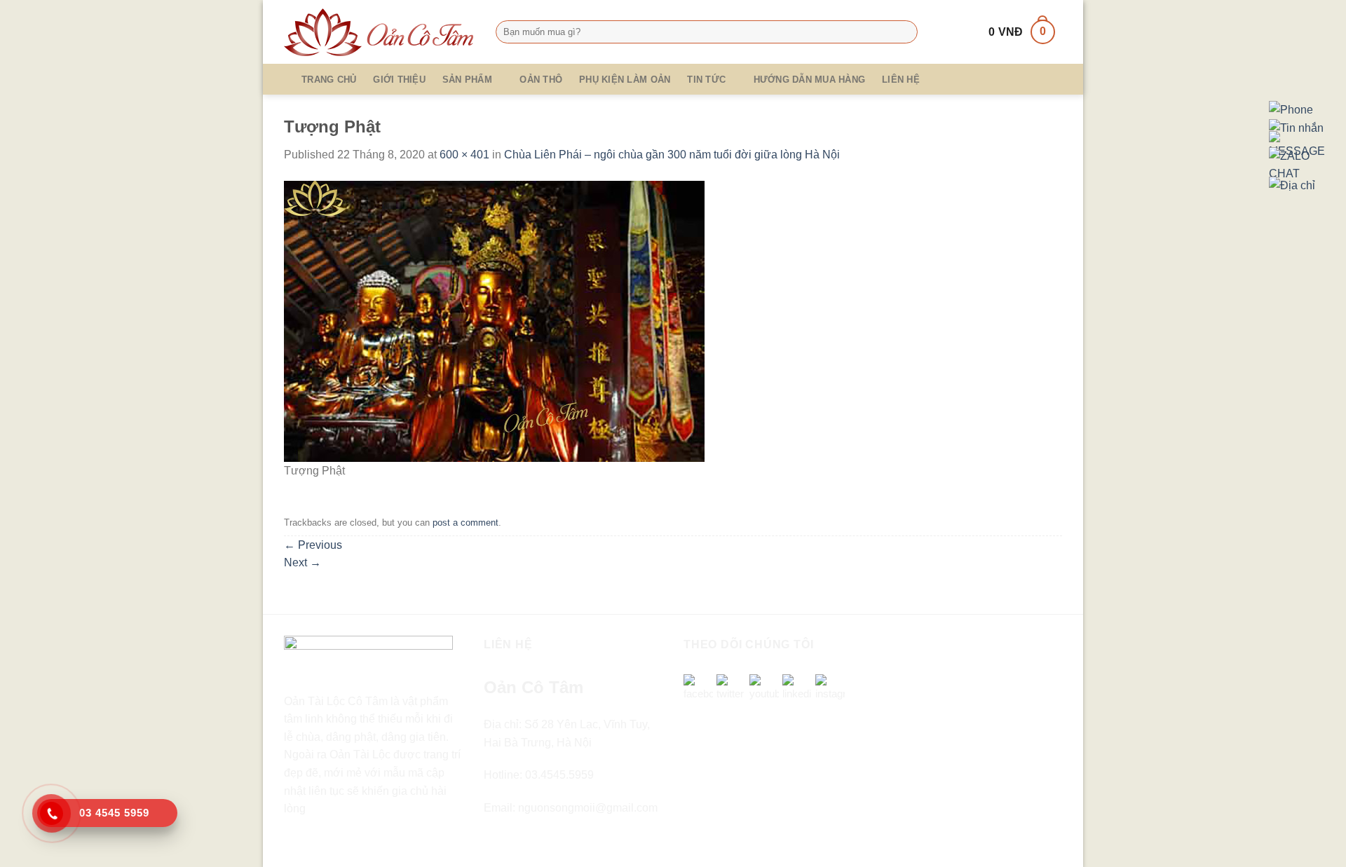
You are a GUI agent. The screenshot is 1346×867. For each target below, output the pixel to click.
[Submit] (904, 32)
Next (302, 562)
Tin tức (706, 79)
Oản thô (540, 79)
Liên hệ (901, 79)
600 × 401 (464, 155)
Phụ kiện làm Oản (624, 79)
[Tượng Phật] (494, 321)
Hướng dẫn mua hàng (810, 79)
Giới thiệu (399, 79)
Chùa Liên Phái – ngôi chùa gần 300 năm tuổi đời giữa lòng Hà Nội (672, 155)
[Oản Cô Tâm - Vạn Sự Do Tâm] (379, 32)
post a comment (465, 522)
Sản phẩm (467, 79)
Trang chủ (328, 79)
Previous (313, 545)
